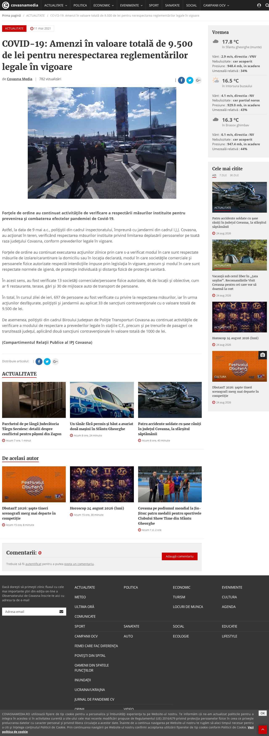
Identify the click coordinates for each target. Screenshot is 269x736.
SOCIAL (191, 5)
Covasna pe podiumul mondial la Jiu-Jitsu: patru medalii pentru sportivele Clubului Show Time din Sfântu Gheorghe (169, 515)
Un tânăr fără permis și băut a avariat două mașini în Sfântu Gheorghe (101, 426)
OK (263, 713)
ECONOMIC (181, 587)
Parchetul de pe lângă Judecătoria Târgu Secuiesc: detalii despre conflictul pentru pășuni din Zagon (31, 429)
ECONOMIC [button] (102, 5)
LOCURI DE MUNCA (188, 606)
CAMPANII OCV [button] (214, 5)
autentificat (33, 564)
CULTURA (220, 377)
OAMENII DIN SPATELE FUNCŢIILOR (92, 668)
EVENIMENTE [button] (130, 5)
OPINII (79, 709)
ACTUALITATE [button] (54, 5)
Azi (214, 175)
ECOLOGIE (181, 636)
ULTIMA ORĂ (84, 606)
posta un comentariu (79, 564)
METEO (80, 597)
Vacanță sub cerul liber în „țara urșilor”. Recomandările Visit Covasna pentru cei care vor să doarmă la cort (235, 282)
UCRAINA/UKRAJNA (90, 689)
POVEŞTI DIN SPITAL (90, 655)
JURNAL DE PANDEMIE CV (94, 699)
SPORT (154, 5)
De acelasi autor (20, 458)
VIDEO (129, 709)
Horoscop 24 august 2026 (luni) (97, 508)
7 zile (223, 175)
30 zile (234, 175)
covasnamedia (24, 5)
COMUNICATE (85, 616)
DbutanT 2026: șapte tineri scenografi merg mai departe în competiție (29, 513)
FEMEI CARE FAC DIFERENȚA (96, 646)
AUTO (128, 636)
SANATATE (172, 5)
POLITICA (80, 5)
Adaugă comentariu (180, 556)
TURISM (179, 597)
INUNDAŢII (83, 680)
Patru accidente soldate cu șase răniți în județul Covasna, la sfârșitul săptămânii (169, 429)
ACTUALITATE (14, 28)
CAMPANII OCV (86, 636)
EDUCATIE (51, 16)
